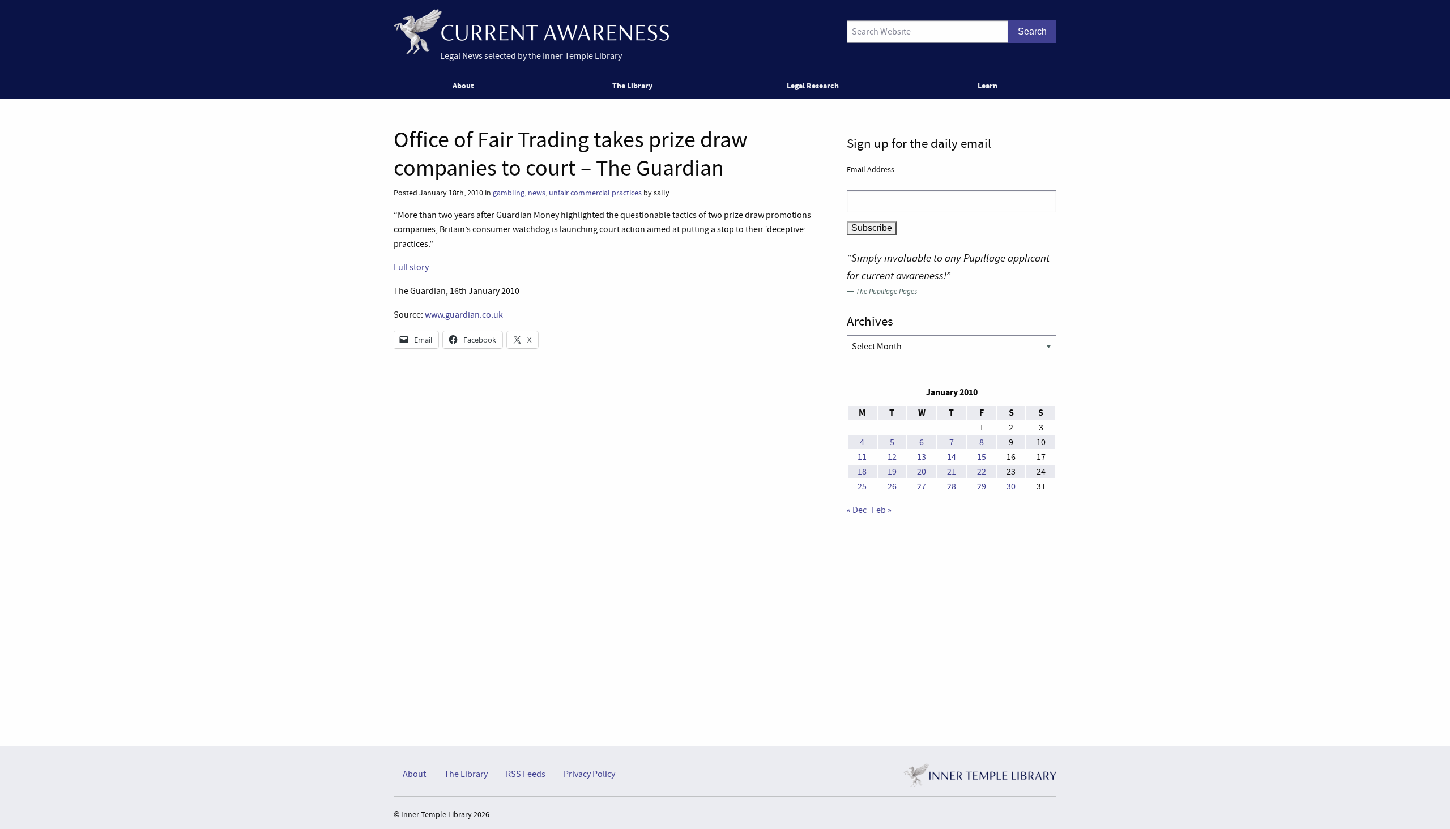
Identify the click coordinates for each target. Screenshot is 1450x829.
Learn (987, 85)
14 (951, 457)
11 (862, 457)
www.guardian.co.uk (464, 315)
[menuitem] (465, 85)
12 (892, 457)
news (536, 192)
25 (862, 486)
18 (862, 471)
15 (981, 457)
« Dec (857, 510)
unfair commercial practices (595, 192)
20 (921, 471)
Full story (411, 267)
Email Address (870, 169)
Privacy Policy (589, 774)
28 (951, 486)
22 (981, 471)
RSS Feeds (525, 774)
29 (981, 486)
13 (921, 457)
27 (921, 486)
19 (892, 471)
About (463, 85)
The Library (632, 85)
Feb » (882, 510)
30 (1011, 486)
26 (892, 486)
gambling (508, 192)
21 (951, 471)
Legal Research (813, 85)
